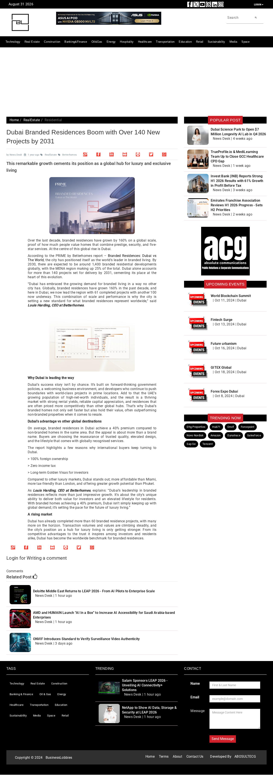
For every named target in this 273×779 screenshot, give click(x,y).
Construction (52, 41)
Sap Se (191, 444)
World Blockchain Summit (231, 296)
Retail (199, 41)
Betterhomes (70, 154)
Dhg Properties (196, 426)
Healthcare (145, 41)
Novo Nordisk (195, 435)
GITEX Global (221, 367)
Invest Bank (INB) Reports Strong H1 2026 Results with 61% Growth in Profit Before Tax (237, 181)
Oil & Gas (45, 694)
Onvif (230, 426)
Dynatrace (233, 435)
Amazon (216, 435)
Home (14, 120)
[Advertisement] (136, 81)
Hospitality (127, 41)
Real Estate (32, 41)
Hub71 (216, 426)
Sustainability (216, 41)
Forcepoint (247, 426)
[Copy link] (85, 154)
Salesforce (254, 435)
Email (194, 697)
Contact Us (194, 756)
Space (245, 41)
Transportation (165, 41)
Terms (163, 756)
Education (185, 41)
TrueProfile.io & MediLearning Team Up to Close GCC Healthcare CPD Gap (237, 156)
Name (195, 683)
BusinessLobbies (59, 758)
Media (233, 41)
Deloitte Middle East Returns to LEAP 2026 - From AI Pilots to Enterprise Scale (94, 591)
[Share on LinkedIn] (111, 154)
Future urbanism (224, 344)
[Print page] (125, 154)
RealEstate (31, 120)
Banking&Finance (75, 41)
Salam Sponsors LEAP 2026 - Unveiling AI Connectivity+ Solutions (145, 685)
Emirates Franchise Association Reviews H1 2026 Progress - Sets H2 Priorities (237, 205)
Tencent (207, 444)
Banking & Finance (21, 694)
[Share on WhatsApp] (164, 154)
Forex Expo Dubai (224, 391)
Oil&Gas (96, 41)
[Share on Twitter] (151, 154)
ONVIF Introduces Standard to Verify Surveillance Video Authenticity (86, 639)
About (177, 756)
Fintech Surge (221, 320)
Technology (13, 41)
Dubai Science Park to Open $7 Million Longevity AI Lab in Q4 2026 (238, 131)
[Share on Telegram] (138, 154)
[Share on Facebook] (98, 154)
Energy (111, 41)
